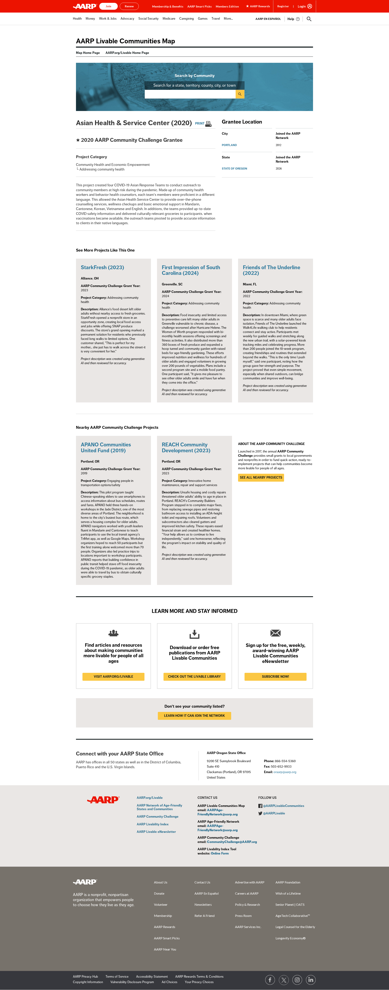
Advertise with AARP (249, 882)
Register (283, 6)
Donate (159, 893)
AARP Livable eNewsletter (156, 832)
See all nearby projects (261, 478)
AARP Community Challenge (157, 817)
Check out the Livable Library (194, 677)
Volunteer (161, 904)
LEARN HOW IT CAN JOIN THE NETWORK (194, 716)
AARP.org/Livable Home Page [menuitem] (127, 53)
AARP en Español (268, 19)
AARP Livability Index (153, 824)
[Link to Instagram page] (297, 980)
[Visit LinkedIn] (311, 980)
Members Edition (227, 6)
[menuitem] (77, 21)
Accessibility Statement (152, 977)
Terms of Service (117, 977)
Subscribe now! (275, 677)
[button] (309, 19)
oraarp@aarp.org (285, 772)
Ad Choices (169, 982)
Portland (229, 145)
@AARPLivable (274, 813)
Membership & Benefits (167, 6)
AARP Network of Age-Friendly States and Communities (159, 807)
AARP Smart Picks (199, 6)
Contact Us (202, 882)
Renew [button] (129, 6)
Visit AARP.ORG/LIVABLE (113, 677)
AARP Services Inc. (248, 927)
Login (302, 6)
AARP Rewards (164, 927)
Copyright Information (88, 982)
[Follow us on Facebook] (270, 980)
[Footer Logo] (85, 882)
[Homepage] (85, 6)
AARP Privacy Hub (85, 977)
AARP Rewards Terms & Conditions (199, 977)
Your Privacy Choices (199, 982)
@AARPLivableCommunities (283, 806)
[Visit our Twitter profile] (284, 980)
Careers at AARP (247, 893)
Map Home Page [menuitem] (88, 53)
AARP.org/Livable (150, 798)
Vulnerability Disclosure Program (132, 982)
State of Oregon (234, 168)
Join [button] (108, 6)
